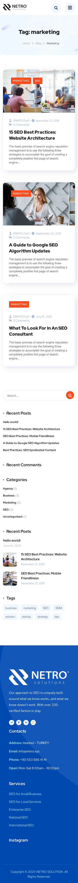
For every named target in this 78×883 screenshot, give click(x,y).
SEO (37, 80)
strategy (43, 617)
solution (10, 617)
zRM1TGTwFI (21, 120)
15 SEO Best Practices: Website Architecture (32, 135)
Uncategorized (12, 516)
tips (57, 617)
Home (26, 43)
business (11, 608)
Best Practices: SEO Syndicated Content (29, 450)
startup (26, 617)
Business (9, 495)
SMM (58, 608)
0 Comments (21, 124)
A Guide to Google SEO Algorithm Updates (33, 248)
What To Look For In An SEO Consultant (38, 331)
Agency (8, 488)
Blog (38, 43)
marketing (29, 608)
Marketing (21, 80)
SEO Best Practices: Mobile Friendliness (28, 436)
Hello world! (10, 422)
